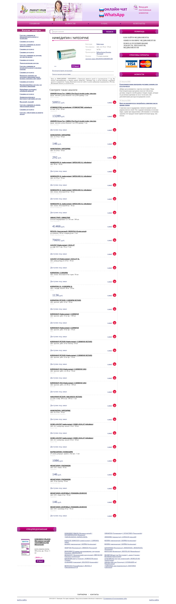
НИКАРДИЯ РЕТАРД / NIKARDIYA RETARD (66, 397)
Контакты (139, 23)
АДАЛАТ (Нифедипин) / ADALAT (62, 245)
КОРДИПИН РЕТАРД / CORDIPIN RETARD (65, 300)
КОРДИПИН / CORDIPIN (59, 273)
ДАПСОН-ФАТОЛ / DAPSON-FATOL (76, 537)
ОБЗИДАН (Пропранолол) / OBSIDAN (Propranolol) (81, 547)
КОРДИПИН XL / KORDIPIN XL (61, 286)
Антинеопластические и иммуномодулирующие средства (30, 97)
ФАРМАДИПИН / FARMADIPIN (61, 452)
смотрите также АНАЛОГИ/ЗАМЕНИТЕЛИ (99, 58)
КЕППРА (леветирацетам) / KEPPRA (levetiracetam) (120, 540)
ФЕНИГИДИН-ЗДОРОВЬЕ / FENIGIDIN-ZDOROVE (68, 493)
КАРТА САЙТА (22, 600)
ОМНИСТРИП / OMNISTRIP (60, 218)
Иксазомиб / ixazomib (27, 102)
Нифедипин (100, 44)
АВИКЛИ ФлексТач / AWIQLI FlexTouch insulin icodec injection (73, 94)
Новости (70, 23)
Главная (35, 23)
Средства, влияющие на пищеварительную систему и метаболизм (29, 37)
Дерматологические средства (29, 63)
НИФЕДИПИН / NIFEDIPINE (60, 135)
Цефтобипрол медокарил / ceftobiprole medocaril (28, 90)
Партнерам (82, 595)
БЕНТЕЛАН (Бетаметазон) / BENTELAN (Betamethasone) (122, 551)
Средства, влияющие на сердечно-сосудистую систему (31, 56)
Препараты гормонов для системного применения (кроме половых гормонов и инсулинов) (30, 77)
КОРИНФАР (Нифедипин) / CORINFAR (64, 314)
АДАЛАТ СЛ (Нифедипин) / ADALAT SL (64, 259)
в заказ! (75, 66)
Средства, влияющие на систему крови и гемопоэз (30, 45)
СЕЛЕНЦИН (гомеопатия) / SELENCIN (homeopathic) (81, 562)
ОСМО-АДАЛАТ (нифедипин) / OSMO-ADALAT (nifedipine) (71, 424)
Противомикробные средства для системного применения (31, 85)
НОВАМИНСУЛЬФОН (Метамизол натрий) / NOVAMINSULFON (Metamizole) (43, 542)
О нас (104, 23)
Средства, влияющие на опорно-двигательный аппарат (30, 105)
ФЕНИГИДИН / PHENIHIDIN (60, 466)
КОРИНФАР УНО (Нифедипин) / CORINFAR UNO (68, 369)
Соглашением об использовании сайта (115, 598)
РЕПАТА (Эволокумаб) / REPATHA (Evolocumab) (68, 231)
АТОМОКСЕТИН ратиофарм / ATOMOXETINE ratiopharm (71, 107)
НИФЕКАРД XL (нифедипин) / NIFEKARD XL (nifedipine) (71, 162)
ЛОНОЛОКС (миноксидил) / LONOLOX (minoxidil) (120, 537)
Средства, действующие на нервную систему (31, 113)
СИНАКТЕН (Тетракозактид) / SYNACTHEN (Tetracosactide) (123, 533)
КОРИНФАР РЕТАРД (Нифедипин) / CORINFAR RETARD (71, 342)
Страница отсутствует (27, 41)
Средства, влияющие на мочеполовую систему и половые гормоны (30, 67)
